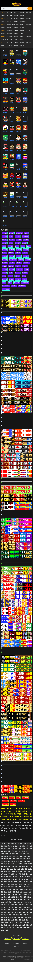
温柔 (25, 897)
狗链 (9, 912)
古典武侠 (16, 43)
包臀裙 (14, 902)
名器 (12, 822)
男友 (2, 864)
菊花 (9, 848)
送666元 (4, 253)
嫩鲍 (2, 851)
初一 (14, 808)
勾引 (16, 894)
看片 (5, 884)
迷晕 (9, 851)
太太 (21, 822)
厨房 (20, 848)
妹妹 (16, 848)
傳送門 (18, 797)
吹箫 (17, 861)
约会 (2, 909)
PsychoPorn (11, 24)
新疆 (5, 881)
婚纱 (10, 856)
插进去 (30, 869)
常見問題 (25, 943)
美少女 (6, 876)
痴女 (12, 843)
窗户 (27, 874)
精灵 (5, 894)
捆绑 (26, 869)
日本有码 (16, 33)
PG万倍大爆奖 (12, 259)
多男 (5, 886)
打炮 (20, 853)
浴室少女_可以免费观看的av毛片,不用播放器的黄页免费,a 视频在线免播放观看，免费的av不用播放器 (13, 958)
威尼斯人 (17, 272)
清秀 (2, 892)
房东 (26, 917)
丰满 (31, 819)
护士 (12, 846)
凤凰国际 (27, 259)
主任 (10, 902)
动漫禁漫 (9, 33)
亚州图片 (16, 39)
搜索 (29, 8)
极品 (2, 881)
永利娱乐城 (19, 233)
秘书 (2, 907)
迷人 (25, 856)
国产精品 (3, 27)
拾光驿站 (12, 804)
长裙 (9, 822)
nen (12, 912)
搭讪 (31, 904)
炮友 (23, 909)
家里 (18, 902)
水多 (5, 909)
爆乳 (2, 866)
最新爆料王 (5, 804)
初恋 (9, 884)
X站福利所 (13, 801)
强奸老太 (4, 816)
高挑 (27, 828)
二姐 (2, 897)
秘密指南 (4, 797)
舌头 (6, 889)
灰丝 (21, 922)
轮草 (6, 853)
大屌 (27, 866)
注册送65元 (19, 269)
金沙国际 (4, 243)
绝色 (9, 843)
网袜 (31, 881)
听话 (28, 858)
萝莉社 (21, 24)
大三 (2, 843)
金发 (23, 886)
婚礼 (2, 912)
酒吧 (21, 899)
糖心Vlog (16, 24)
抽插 (6, 930)
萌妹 (19, 917)
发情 (23, 848)
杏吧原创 (16, 18)
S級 (30, 825)
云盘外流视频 (5, 289)
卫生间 (2, 853)
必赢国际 (24, 243)
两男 (11, 831)
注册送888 (11, 239)
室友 (10, 889)
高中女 (25, 808)
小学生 (30, 811)
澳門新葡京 (25, 236)
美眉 (2, 858)
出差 (28, 884)
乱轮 (28, 853)
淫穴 (23, 846)
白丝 (11, 869)
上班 (16, 828)
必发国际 (19, 262)
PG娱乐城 (25, 266)
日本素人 (22, 33)
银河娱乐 (4, 239)
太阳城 (4, 246)
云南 (15, 825)
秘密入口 (4, 233)
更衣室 (6, 856)
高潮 (17, 858)
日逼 (21, 871)
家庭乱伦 (3, 46)
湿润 (22, 869)
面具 (5, 822)
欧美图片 (22, 39)
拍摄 (21, 892)
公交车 (13, 871)
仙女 (17, 914)
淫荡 (25, 843)
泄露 (19, 825)
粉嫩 (5, 866)
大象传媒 (3, 21)
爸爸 (5, 861)
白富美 (25, 864)
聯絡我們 (7, 943)
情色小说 (3, 43)
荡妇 (5, 917)
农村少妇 (3, 811)
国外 (2, 914)
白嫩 (5, 874)
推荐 (28, 922)
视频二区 (3, 18)
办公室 (13, 861)
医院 (2, 879)
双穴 (14, 892)
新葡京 (26, 233)
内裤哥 (9, 892)
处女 (23, 825)
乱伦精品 (9, 30)
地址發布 (16, 946)
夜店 (27, 881)
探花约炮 (16, 30)
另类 (25, 907)
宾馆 (21, 897)
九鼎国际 (25, 253)
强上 (12, 907)
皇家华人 (3, 15)
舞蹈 (27, 925)
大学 (16, 876)
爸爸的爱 (3, 808)
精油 (27, 846)
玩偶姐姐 (22, 18)
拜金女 (28, 886)
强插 (9, 907)
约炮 (9, 828)
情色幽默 (16, 46)
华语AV (9, 27)
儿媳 (12, 848)
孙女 (2, 884)
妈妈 (2, 861)
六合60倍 (18, 256)
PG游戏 (26, 269)
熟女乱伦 (9, 39)
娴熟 (9, 861)
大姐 (28, 899)
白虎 (9, 886)
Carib (25, 892)
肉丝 (26, 902)
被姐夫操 (9, 819)
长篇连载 (9, 46)
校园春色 (28, 43)
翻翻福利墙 (25, 938)
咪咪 (2, 899)
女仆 (9, 904)
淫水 (12, 851)
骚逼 (9, 920)
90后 (20, 846)
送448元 (21, 259)
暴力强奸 (22, 43)
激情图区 (3, 36)
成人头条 (16, 21)
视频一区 (3, 12)
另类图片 (22, 36)
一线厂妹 (10, 816)
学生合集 (22, 27)
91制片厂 (16, 12)
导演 (2, 886)
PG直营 (4, 266)
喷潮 (25, 822)
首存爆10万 (26, 262)
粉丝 (24, 912)
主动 (27, 912)
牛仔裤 (17, 822)
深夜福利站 (5, 801)
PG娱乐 (11, 279)
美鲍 (8, 869)
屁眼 (15, 831)
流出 (14, 856)
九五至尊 (11, 256)
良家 (17, 853)
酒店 (2, 831)
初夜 (21, 816)
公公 (17, 922)
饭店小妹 (9, 808)
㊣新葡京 (11, 269)
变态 (25, 914)
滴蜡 (9, 846)
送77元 (11, 272)
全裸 (2, 828)
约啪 (31, 909)
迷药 (5, 828)
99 (8, 831)
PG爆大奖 (4, 262)
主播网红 (28, 30)
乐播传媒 (22, 15)
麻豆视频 (9, 12)
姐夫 (22, 902)
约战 (20, 828)
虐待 (25, 899)
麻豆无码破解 (5, 286)
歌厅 (9, 881)
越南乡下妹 (13, 814)
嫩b (14, 889)
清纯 (20, 879)
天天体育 (10, 246)
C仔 (10, 922)
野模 (27, 920)
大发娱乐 (25, 249)
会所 (28, 876)
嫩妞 (27, 879)
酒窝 (5, 848)
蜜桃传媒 (28, 12)
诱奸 (17, 899)
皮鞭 (31, 874)
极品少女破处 (22, 286)
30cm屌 (16, 816)
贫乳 (17, 871)
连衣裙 (2, 889)
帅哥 (12, 825)
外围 (16, 909)
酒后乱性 (18, 811)
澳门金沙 (11, 233)
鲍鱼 (23, 828)
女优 (2, 874)
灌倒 (2, 927)
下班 (17, 927)
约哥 (14, 858)
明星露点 (25, 819)
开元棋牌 (4, 236)
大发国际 (18, 253)
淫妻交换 (22, 46)
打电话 (6, 858)
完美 (17, 892)
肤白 (20, 874)
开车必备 (11, 797)
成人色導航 (25, 797)
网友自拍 (16, 36)
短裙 (9, 879)
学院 (20, 866)
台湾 (12, 909)
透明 (12, 866)
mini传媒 (28, 18)
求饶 (21, 914)
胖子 (5, 892)
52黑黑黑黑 (16, 938)
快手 (21, 843)
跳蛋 (28, 914)
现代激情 (9, 43)
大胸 (24, 922)
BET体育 (10, 276)
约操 (16, 886)
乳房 (12, 828)
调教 (20, 851)
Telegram (16, 943)
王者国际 (17, 243)
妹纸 (5, 925)
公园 (2, 856)
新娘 (23, 879)
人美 (28, 871)
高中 (2, 822)
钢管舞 (30, 864)
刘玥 (12, 874)
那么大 (20, 894)
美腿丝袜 (9, 36)
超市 (21, 858)
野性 (2, 846)
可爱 (15, 917)
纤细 (31, 848)
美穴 (9, 874)
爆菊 (24, 853)
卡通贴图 (3, 39)
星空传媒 (9, 15)
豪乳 (5, 851)
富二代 (20, 884)
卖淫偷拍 (14, 286)
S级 (10, 853)
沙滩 (10, 876)
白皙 (12, 864)
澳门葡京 (11, 253)
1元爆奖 (25, 279)
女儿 (9, 866)
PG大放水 (24, 272)
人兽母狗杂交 (25, 282)
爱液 (16, 904)
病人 (3, 825)
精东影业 (16, 15)
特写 (31, 828)
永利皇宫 (17, 236)
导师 (12, 884)
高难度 (2, 922)
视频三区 (3, 24)
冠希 (16, 879)
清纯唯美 (28, 36)
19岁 (27, 851)
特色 (2, 925)
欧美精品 (3, 33)
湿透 (5, 846)
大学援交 (3, 819)
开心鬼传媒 (23, 21)
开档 (31, 879)
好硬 (31, 846)
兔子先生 (9, 18)
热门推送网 (21, 801)
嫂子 (17, 897)
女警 (21, 856)
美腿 (14, 899)
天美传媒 (22, 12)
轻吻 (23, 851)
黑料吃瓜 (16, 27)
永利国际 (18, 249)
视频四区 (3, 30)
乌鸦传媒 (28, 24)
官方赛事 (4, 272)
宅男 (11, 917)
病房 (16, 920)
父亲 (27, 848)
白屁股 (8, 825)
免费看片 (18, 279)
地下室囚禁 (19, 808)
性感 (28, 856)
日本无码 (22, 30)
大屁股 (2, 902)
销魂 (25, 861)
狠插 (28, 907)
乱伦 (5, 831)
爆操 (26, 825)
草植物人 (19, 814)
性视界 (9, 21)
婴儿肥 (17, 843)
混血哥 (26, 889)
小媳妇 (15, 881)
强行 (22, 917)
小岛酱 (29, 843)
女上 (16, 846)
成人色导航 (7, 938)
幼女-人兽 (16, 282)
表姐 (28, 822)
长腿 (23, 881)
